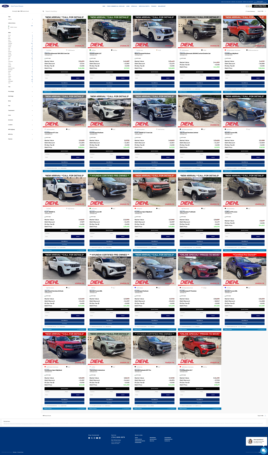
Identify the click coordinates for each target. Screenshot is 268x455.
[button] (85, 31)
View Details (64, 86)
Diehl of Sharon (48, 91)
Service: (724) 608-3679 (236, 1)
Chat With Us (64, 82)
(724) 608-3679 (260, 5)
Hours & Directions (260, 6)
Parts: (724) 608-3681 (248, 1)
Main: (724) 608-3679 (226, 1)
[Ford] (5, 6)
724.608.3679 (81, 91)
